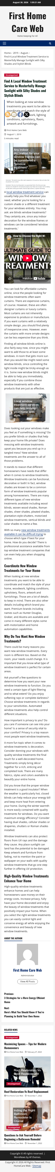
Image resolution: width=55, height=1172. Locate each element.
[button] (4, 43)
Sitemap (36, 1165)
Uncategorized (12, 75)
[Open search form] (50, 43)
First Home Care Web (27, 21)
